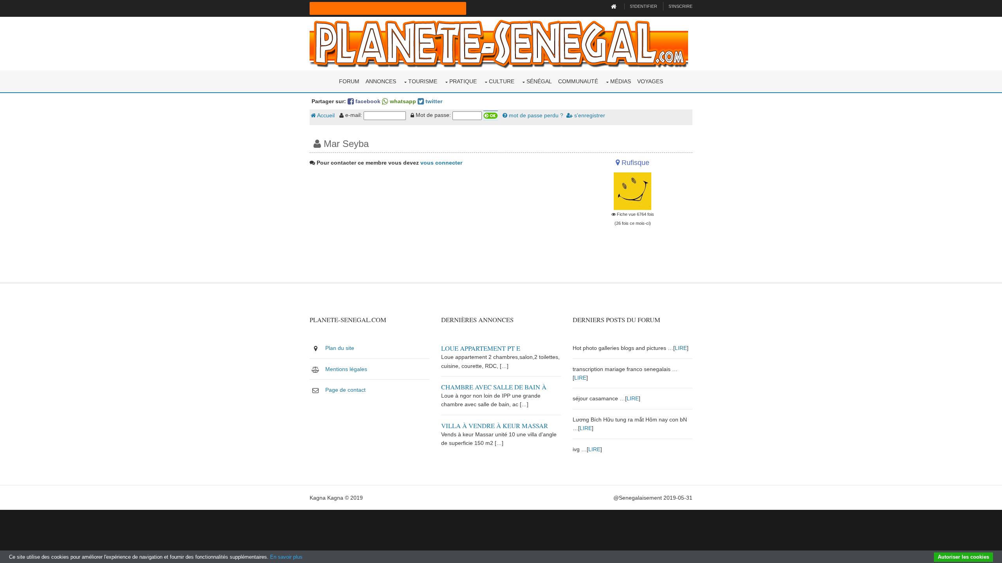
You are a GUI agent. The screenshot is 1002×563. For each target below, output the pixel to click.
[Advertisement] (435, 227)
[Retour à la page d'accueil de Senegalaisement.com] (614, 6)
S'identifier (643, 6)
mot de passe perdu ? (535, 115)
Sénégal (539, 81)
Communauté (578, 81)
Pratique (463, 81)
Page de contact (345, 390)
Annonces (381, 81)
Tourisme (422, 81)
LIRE (681, 348)
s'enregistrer (589, 115)
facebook (367, 101)
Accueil (325, 115)
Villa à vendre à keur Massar (494, 425)
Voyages (650, 81)
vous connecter (441, 163)
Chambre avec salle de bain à (493, 386)
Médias (620, 81)
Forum (349, 81)
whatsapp (402, 101)
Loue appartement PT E (480, 348)
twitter (433, 101)
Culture (501, 81)
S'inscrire (680, 6)
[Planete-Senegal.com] (499, 43)
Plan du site (339, 348)
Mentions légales (346, 369)
